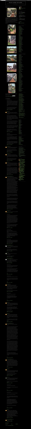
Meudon (20, 78)
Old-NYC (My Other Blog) (21, 172)
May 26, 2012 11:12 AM (9, 367)
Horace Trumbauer (21, 106)
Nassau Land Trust (21, 150)
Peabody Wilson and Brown (22, 111)
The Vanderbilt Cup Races (21, 179)
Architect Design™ (21, 163)
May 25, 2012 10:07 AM (10, 174)
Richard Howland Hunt (21, 113)
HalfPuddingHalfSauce (9, 245)
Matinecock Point (21, 76)
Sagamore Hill (20, 84)
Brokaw (19, 121)
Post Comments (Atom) (10, 425)
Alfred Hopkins (20, 94)
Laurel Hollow (20, 37)
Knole (19, 72)
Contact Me (20, 21)
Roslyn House (20, 83)
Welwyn (20, 87)
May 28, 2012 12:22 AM (10, 417)
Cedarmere (20, 59)
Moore (19, 126)
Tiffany (19, 131)
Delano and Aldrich (21, 99)
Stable (19, 143)
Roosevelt (20, 130)
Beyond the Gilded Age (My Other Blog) (21, 170)
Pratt (19, 129)
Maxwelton (20, 77)
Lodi (7, 252)
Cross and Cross (20, 98)
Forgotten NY (20, 174)
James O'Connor (20, 107)
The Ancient (8, 146)
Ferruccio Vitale (20, 101)
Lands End (20, 74)
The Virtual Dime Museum (22, 175)
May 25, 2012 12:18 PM (9, 227)
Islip (19, 35)
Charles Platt (20, 97)
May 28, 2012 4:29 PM (9, 421)
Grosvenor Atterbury (21, 102)
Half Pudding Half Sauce (22, 162)
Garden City (20, 31)
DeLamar (20, 122)
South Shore (20, 49)
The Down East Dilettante (10, 176)
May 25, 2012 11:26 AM (9, 212)
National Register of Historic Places (21, 176)
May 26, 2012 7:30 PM (9, 390)
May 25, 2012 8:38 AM (9, 131)
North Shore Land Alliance (22, 151)
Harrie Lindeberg (20, 104)
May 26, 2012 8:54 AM (9, 300)
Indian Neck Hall (20, 69)
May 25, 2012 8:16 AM (9, 109)
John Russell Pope (21, 108)
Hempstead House (21, 66)
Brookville (20, 27)
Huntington (20, 34)
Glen (7, 409)
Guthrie (20, 125)
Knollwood (20, 73)
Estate (8, 96)
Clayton (20, 61)
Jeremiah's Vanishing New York (22, 164)
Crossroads (20, 62)
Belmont (20, 120)
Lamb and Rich (20, 109)
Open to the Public (21, 141)
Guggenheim (20, 124)
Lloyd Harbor (20, 38)
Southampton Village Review (21, 167)
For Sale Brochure (21, 138)
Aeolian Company (14, 19)
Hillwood (20, 67)
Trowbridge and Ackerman (22, 114)
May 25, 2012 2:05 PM (9, 237)
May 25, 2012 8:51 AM (9, 144)
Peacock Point (20, 80)
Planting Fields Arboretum (22, 153)
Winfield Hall (20, 90)
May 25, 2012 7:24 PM (9, 274)
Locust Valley (20, 39)
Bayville (20, 26)
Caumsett (20, 58)
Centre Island (20, 28)
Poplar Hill (20, 82)
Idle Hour (20, 68)
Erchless (20, 63)
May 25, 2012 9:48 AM (9, 160)
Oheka (19, 79)
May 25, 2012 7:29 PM (9, 282)
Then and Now (20, 144)
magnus (8, 111)
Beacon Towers (20, 56)
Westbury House (20, 88)
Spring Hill (20, 85)
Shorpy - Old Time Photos (22, 161)
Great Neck (20, 33)
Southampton (11, 96)
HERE (20, 18)
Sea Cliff (20, 47)
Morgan (19, 127)
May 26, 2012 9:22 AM (9, 321)
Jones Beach (20, 139)
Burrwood (20, 57)
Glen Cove (20, 32)
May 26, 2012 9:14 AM (9, 311)
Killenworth (20, 71)
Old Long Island (15, 2)
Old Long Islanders (21, 140)
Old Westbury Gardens (21, 152)
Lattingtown (20, 36)
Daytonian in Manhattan (22, 159)
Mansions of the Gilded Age (22, 160)
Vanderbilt (20, 132)
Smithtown (20, 48)
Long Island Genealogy (21, 173)
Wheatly (20, 89)
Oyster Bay (20, 45)
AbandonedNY (21, 178)
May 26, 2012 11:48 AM (10, 375)
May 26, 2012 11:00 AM (10, 357)
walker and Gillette (21, 117)
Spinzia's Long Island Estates (21, 177)
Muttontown (20, 42)
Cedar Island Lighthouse (21, 148)
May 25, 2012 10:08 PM (10, 291)
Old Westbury (20, 44)
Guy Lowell (20, 103)
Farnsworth (20, 64)
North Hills (20, 43)
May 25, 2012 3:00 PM (9, 243)
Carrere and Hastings (21, 96)
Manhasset (20, 40)
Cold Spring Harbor (21, 29)
